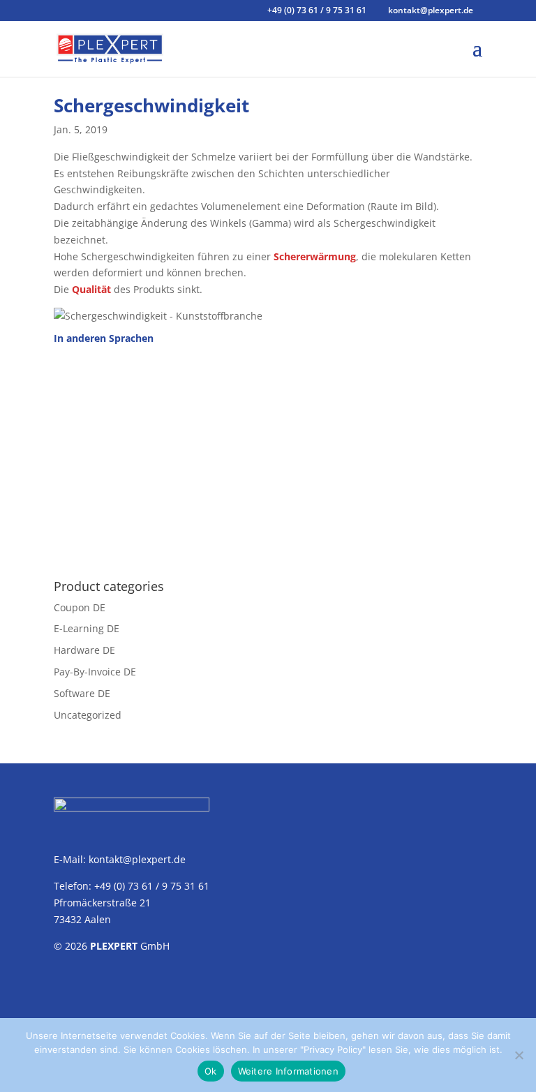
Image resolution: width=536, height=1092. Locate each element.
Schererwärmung (315, 256)
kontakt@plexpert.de (137, 859)
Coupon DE (79, 607)
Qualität (91, 289)
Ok (210, 1071)
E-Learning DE (86, 628)
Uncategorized (87, 714)
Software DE (82, 693)
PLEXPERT (113, 945)
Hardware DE (84, 650)
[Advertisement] (268, 454)
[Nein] (519, 1055)
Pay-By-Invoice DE (95, 671)
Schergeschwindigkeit (151, 105)
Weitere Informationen (288, 1071)
